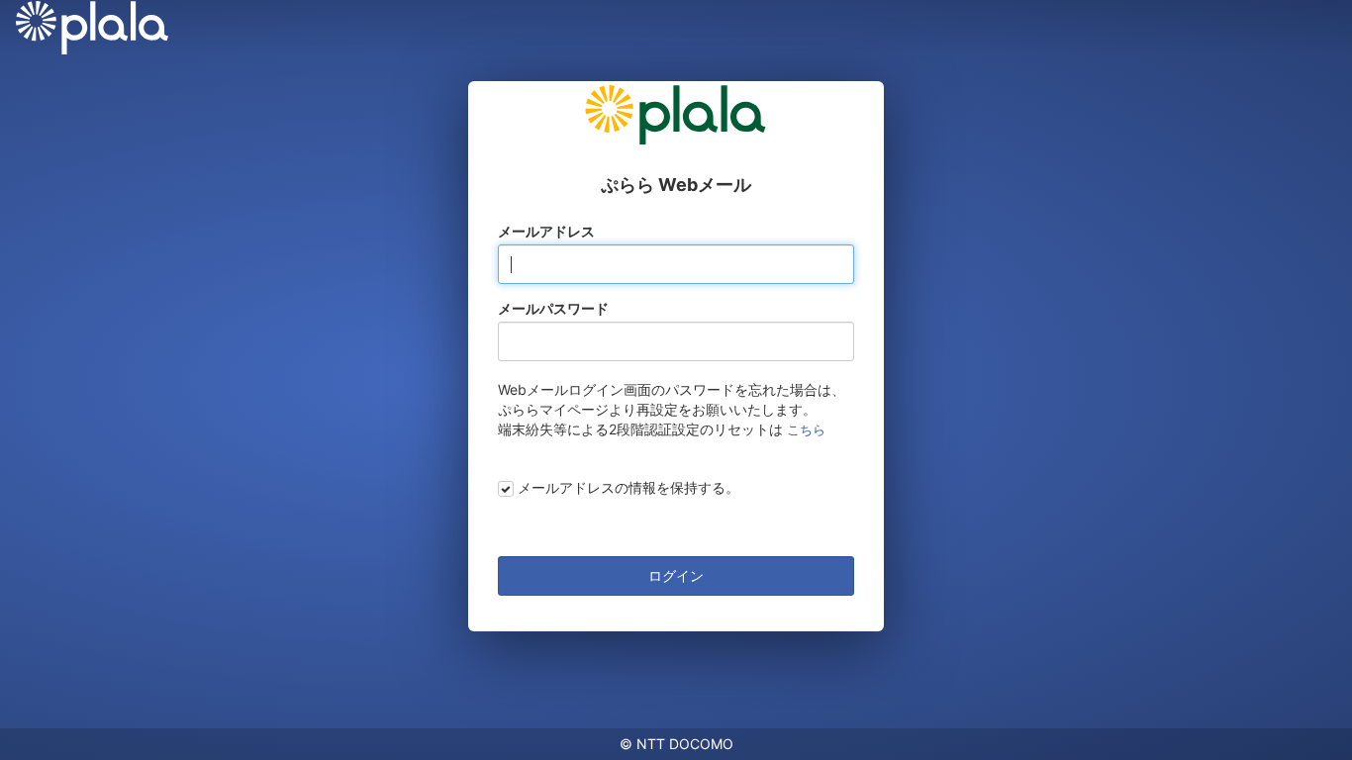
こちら (806, 429)
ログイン (676, 575)
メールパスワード (553, 308)
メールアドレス (546, 231)
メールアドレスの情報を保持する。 (628, 487)
